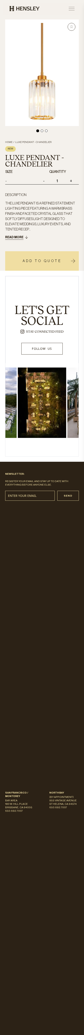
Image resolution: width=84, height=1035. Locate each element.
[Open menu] (72, 8)
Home (8, 142)
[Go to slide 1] (37, 130)
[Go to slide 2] (42, 131)
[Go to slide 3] (46, 131)
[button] (71, 27)
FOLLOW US (42, 349)
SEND (68, 495)
